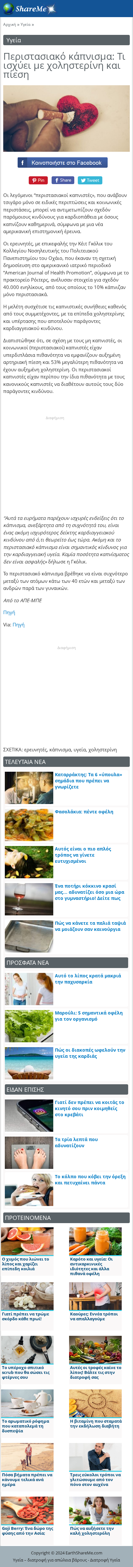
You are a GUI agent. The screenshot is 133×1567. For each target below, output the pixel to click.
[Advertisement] (54, 460)
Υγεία (25, 24)
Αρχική (9, 24)
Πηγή (9, 612)
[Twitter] (90, 180)
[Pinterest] (37, 180)
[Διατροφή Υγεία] (28, 13)
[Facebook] (66, 161)
